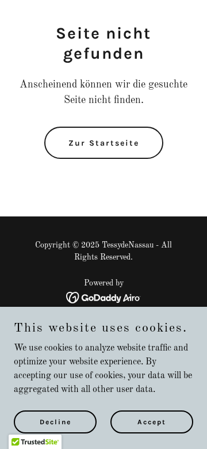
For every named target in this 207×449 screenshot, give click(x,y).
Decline (55, 421)
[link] (103, 297)
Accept (151, 421)
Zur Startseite (103, 143)
